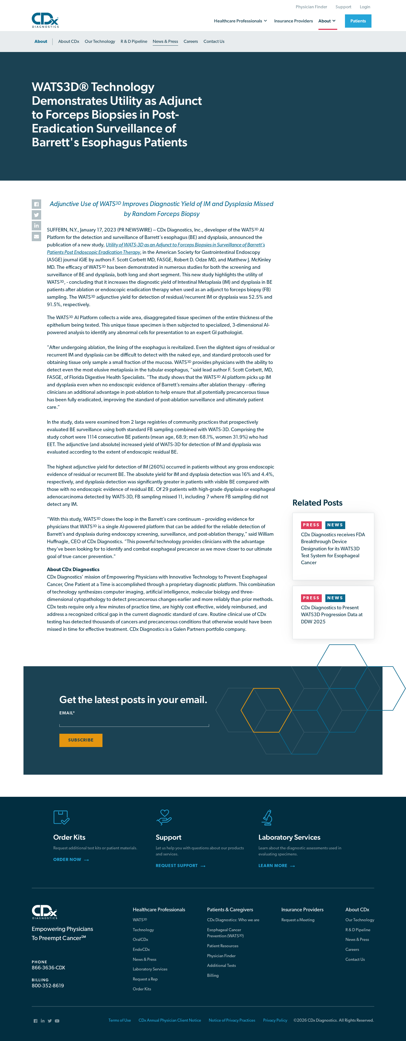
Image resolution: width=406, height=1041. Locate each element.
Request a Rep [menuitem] (145, 979)
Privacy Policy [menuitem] (275, 1021)
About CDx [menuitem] (357, 910)
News (335, 525)
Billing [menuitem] (213, 976)
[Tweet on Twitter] (36, 215)
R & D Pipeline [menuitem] (358, 930)
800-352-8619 (48, 986)
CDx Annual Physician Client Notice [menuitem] (170, 1021)
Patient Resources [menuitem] (222, 946)
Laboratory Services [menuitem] (150, 969)
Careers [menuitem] (352, 950)
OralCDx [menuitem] (140, 940)
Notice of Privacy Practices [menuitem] (232, 1021)
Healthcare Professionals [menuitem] (159, 910)
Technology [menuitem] (143, 930)
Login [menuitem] (365, 7)
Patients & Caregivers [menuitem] (230, 910)
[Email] (36, 236)
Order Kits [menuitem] (142, 989)
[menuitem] (42, 41)
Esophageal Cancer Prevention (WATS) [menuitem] (225, 933)
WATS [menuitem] (140, 920)
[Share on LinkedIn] (36, 225)
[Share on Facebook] (36, 204)
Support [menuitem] (343, 7)
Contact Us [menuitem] (355, 960)
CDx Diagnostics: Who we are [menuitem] (233, 920)
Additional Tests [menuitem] (221, 966)
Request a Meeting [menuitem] (298, 920)
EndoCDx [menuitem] (141, 950)
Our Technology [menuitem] (360, 920)
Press (311, 525)
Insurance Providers (293, 21)
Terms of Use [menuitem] (120, 1021)
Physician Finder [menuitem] (311, 7)
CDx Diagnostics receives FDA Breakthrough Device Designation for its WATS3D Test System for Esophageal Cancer (333, 549)
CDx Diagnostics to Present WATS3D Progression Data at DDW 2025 (332, 615)
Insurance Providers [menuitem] (302, 910)
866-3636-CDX (48, 968)
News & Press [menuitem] (144, 960)
